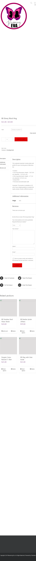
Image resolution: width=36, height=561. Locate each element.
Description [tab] (3, 158)
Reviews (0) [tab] (3, 168)
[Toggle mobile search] (31, 3)
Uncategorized (10, 150)
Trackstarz (33, 555)
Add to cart (21, 139)
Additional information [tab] (3, 163)
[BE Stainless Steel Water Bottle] (8, 307)
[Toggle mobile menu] (35, 3)
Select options (23, 331)
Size (3, 129)
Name (14, 246)
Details (14, 331)
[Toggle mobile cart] (35, 5)
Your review (15, 229)
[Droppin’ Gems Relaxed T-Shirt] (8, 345)
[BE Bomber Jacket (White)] (27, 307)
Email (14, 252)
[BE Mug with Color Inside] (27, 345)
